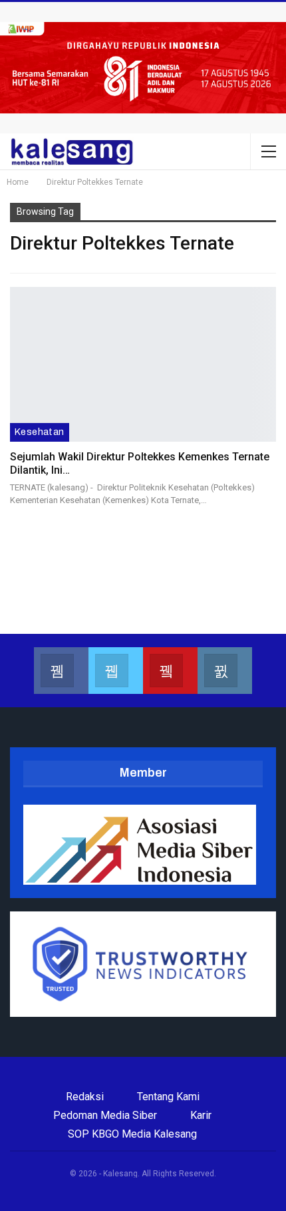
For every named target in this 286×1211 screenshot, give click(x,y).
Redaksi (85, 1096)
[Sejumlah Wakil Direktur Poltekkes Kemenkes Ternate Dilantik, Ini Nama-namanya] (143, 364)
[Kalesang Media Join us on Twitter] (115, 670)
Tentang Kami (168, 1096)
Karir (201, 1115)
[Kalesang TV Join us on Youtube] (170, 670)
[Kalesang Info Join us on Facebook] (61, 670)
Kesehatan (40, 432)
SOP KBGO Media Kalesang (132, 1134)
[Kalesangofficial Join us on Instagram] (224, 670)
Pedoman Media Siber (105, 1115)
